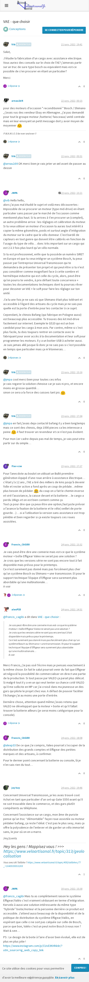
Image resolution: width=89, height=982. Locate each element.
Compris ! (80, 967)
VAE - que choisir (48, 617)
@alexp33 (9, 745)
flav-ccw (16, 466)
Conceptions (17, 29)
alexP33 (16, 609)
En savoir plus (65, 977)
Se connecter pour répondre (64, 30)
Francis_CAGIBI (20, 544)
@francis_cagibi (13, 617)
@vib (6, 200)
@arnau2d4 (10, 164)
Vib (13, 44)
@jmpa (7, 379)
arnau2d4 (17, 100)
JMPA (14, 192)
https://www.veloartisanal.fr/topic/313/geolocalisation (43, 853)
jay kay (15, 787)
